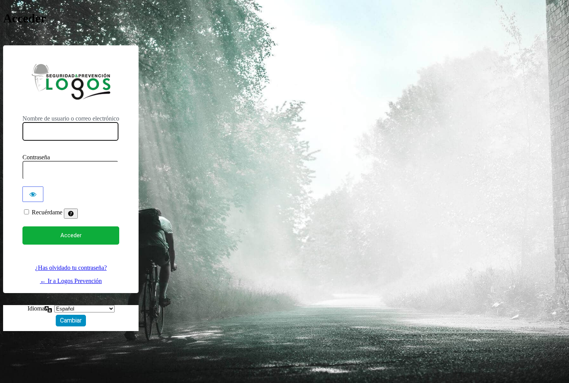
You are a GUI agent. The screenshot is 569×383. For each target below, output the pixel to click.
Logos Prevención (70, 82)
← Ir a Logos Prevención (71, 281)
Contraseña (36, 157)
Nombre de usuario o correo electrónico (70, 118)
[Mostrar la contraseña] (32, 194)
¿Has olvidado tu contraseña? (71, 267)
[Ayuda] (71, 214)
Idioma (36, 308)
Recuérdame (47, 212)
